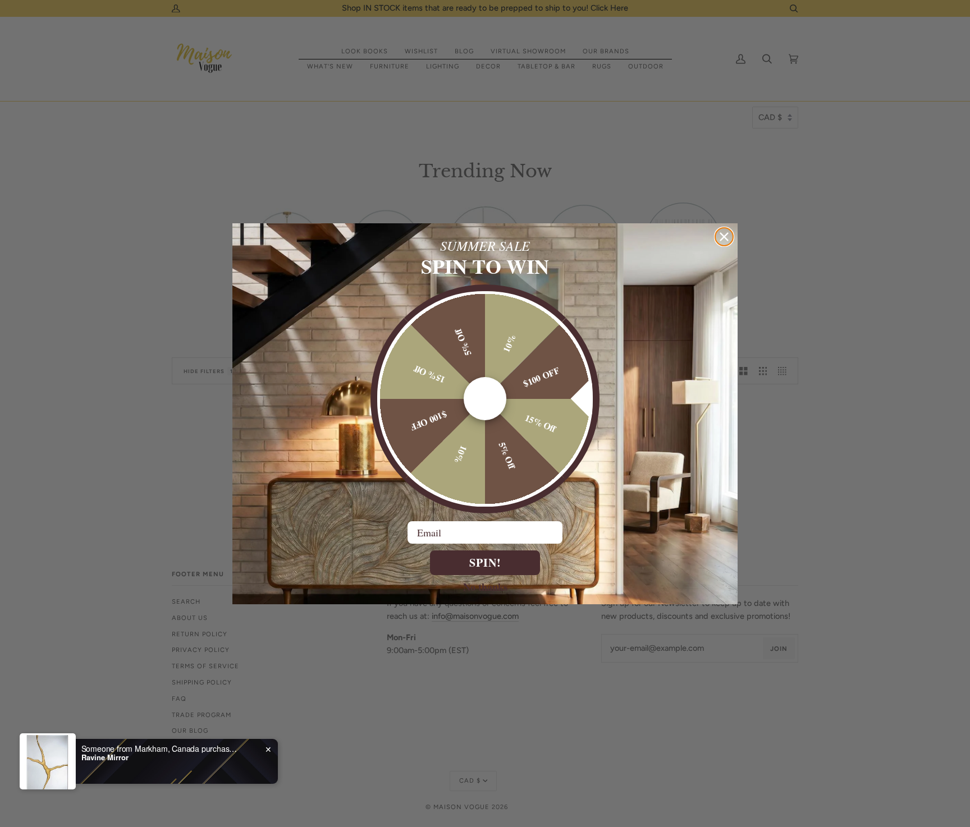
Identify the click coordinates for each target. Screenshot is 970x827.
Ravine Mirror (105, 757)
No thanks (485, 586)
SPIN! (485, 562)
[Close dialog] (724, 237)
